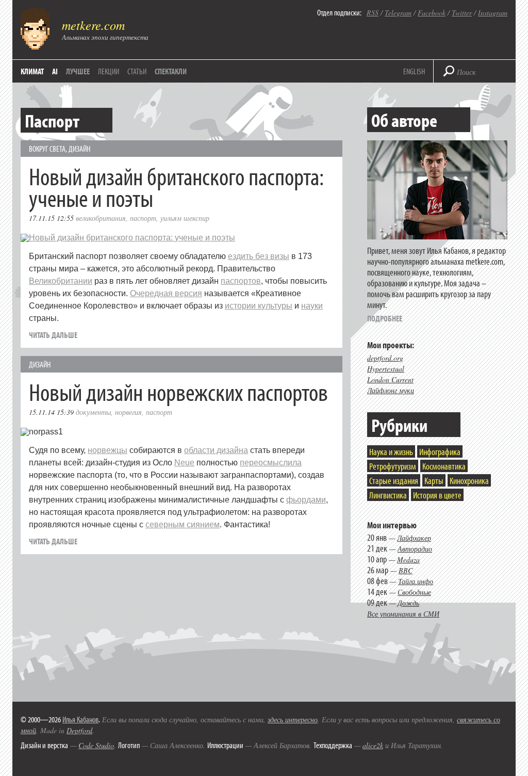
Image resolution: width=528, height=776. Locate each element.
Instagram (492, 13)
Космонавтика (444, 466)
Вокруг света (47, 148)
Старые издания (393, 481)
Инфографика (439, 452)
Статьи (136, 71)
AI (55, 71)
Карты (433, 481)
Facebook (432, 13)
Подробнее (384, 318)
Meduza (408, 559)
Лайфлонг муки (390, 390)
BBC (405, 570)
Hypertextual (385, 369)
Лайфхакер (414, 538)
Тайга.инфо (415, 581)
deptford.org (385, 358)
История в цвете (437, 495)
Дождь (408, 603)
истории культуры (258, 305)
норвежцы (107, 450)
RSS (372, 13)
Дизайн (79, 148)
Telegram (398, 13)
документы (93, 412)
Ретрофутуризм (392, 466)
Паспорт (143, 218)
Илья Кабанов (80, 719)
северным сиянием (182, 524)
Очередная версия (166, 293)
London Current (390, 379)
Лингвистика (388, 495)
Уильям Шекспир (184, 218)
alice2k (372, 745)
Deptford (79, 730)
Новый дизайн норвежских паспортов (178, 391)
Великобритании (60, 281)
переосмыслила (271, 462)
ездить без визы (258, 256)
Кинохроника (469, 481)
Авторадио (415, 549)
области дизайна (216, 450)
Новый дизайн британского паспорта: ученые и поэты (176, 186)
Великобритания (101, 218)
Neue (184, 462)
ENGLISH (414, 71)
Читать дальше (53, 335)
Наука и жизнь (391, 452)
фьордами (306, 499)
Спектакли (171, 71)
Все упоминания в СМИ (403, 614)
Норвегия (128, 412)
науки (312, 305)
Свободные (414, 592)
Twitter (462, 13)
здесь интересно (293, 719)
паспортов (241, 281)
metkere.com (93, 25)
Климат (32, 71)
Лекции (108, 71)
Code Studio (96, 745)
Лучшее (78, 71)
